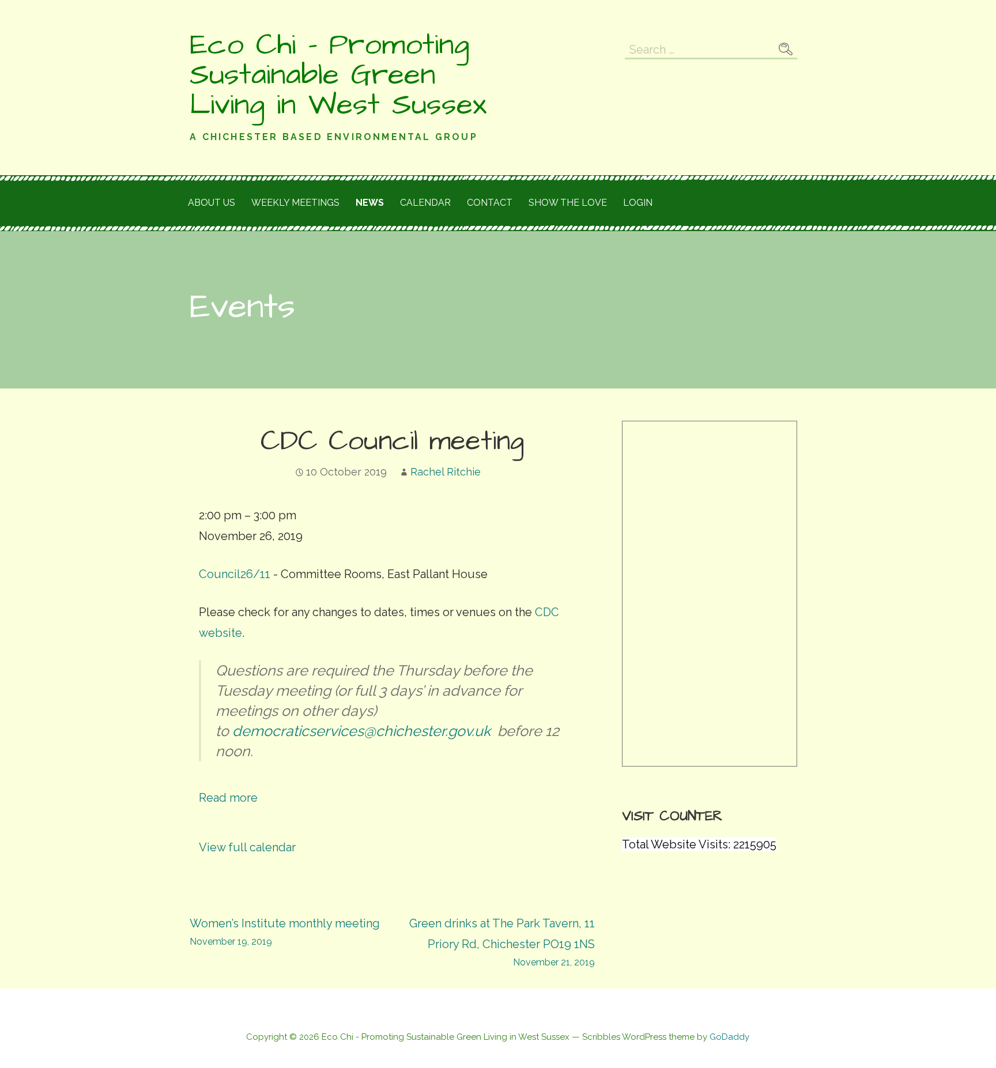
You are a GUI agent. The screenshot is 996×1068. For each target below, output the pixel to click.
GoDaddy (729, 1037)
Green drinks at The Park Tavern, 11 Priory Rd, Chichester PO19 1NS (502, 942)
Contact (489, 202)
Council (234, 574)
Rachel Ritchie (445, 472)
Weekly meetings (295, 202)
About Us (211, 202)
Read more (228, 798)
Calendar (425, 202)
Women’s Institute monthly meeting (285, 931)
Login (637, 202)
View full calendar (247, 847)
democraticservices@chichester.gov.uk (363, 730)
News (370, 202)
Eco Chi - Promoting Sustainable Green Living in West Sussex (338, 75)
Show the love (568, 202)
